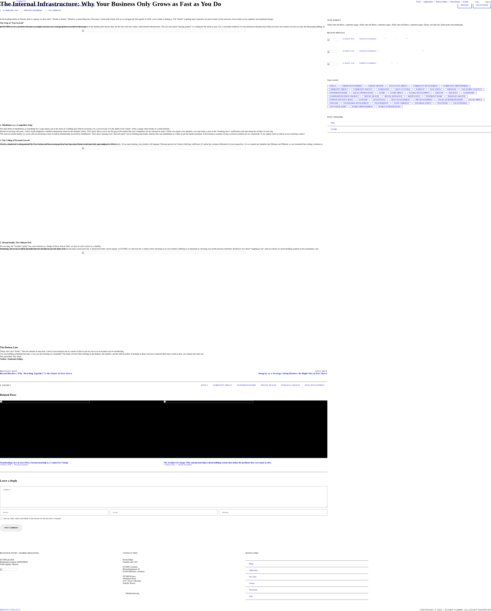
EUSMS (382, 93)
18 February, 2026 (10, 10)
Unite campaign (401, 103)
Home (14, 5)
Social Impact (475, 99)
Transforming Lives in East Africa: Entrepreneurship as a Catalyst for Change (34, 463)
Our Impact (31, 5)
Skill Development (315, 385)
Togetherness (381, 103)
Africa (204, 385)
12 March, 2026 (348, 63)
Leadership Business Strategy (344, 96)
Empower (451, 89)
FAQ (418, 2)
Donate (465, 5)
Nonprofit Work (434, 96)
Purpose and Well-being (341, 99)
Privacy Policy (442, 2)
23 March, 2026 (5, 465)
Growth (439, 93)
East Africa (436, 89)
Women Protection (71, 5)
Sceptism (363, 99)
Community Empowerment (456, 86)
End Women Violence (472, 89)
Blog (332, 123)
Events (466, 2)
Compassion (383, 89)
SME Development (424, 99)
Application (428, 2)
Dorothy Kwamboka (33, 10)
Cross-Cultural (403, 89)
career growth (376, 86)
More (93, 5)
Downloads (455, 2)
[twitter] (10, 586)
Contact (87, 5)
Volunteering (460, 103)
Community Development (425, 86)
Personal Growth (290, 385)
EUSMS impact (396, 93)
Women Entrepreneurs (389, 106)
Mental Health (268, 385)
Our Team (40, 5)
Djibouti (420, 89)
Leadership (468, 93)
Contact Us (21, 1)
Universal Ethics (423, 103)
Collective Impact (398, 86)
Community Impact (222, 385)
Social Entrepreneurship (450, 99)
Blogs (81, 5)
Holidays (453, 93)
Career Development (352, 86)
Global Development (419, 93)
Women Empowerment (362, 106)
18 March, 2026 (348, 51)
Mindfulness (414, 96)
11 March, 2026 (169, 465)
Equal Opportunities (363, 93)
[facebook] (1, 586)
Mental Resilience (394, 96)
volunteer (442, 103)
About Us (21, 5)
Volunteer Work (338, 106)
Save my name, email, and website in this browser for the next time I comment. (32, 518)
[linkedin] (5, 586)
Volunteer (48, 5)
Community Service (362, 89)
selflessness (379, 99)
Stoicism (334, 103)
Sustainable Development (356, 103)
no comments (55, 10)
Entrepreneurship (246, 385)
